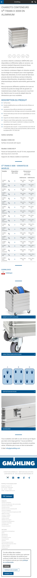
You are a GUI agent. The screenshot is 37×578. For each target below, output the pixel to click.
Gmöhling (17, 2)
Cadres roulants (5, 518)
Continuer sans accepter (11, 570)
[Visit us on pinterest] (7, 477)
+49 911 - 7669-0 (8, 489)
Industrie (4, 540)
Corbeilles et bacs (6, 516)
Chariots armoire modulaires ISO (9, 508)
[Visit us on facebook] (23, 477)
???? (9, 180)
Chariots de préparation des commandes (11, 504)
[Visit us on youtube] (18, 477)
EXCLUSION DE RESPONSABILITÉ (24, 473)
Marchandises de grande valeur (9, 543)
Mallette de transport (6, 519)
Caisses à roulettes (6, 515)
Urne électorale (5, 524)
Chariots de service (6, 526)
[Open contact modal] (35, 2)
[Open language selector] (32, 2)
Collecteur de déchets (7, 523)
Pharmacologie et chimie (7, 542)
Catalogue (9, 273)
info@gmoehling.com (13, 448)
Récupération (5, 534)
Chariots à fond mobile (7, 505)
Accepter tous (8, 573)
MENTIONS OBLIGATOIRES (26, 472)
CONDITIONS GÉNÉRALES (11, 472)
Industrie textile (5, 539)
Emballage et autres (6, 537)
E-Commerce (5, 548)
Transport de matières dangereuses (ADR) (11, 512)
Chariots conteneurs (6, 502)
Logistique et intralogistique (8, 531)
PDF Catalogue (7, 496)
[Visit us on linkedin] (13, 477)
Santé (3, 532)
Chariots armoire (5, 507)
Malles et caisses (5, 513)
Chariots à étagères (6, 510)
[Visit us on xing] (29, 477)
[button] (1, 1)
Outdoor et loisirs (6, 546)
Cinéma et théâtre (6, 545)
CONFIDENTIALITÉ (9, 473)
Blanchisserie (5, 536)
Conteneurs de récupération (8, 521)
